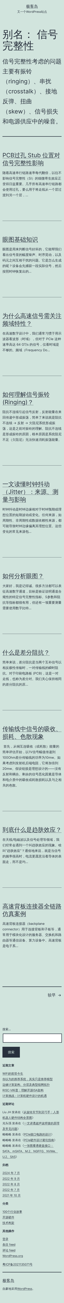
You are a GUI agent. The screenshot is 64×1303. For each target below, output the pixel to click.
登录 (5, 1239)
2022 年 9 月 (11, 1178)
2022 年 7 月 (11, 1189)
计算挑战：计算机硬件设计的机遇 (24, 1095)
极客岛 (32, 6)
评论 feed (8, 1250)
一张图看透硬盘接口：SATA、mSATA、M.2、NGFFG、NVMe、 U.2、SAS (30, 1151)
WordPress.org (12, 1256)
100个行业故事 (12, 1211)
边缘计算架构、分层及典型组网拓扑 (26, 1084)
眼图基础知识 (20, 239)
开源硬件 (8, 1217)
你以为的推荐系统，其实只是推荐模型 (27, 1079)
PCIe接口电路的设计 (37, 1134)
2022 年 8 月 (11, 1184)
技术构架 (8, 1223)
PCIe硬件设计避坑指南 (39, 1140)
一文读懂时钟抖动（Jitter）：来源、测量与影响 (30, 491)
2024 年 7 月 (11, 1173)
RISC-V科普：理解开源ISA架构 (22, 1090)
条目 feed (8, 1244)
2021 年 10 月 (11, 1195)
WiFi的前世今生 (12, 1073)
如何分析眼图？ (23, 575)
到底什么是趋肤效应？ (32, 829)
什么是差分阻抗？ (26, 652)
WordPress (24, 1288)
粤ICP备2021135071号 (17, 1264)
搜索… (6, 1029)
